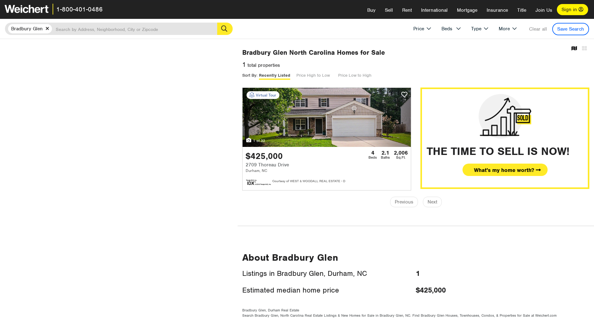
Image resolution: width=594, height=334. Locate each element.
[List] (584, 49)
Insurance (497, 10)
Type (476, 29)
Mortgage (467, 10)
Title (521, 10)
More (504, 29)
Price (418, 29)
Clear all (538, 29)
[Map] (574, 49)
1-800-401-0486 (79, 9)
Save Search (570, 29)
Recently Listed (274, 75)
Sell (389, 10)
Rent (407, 10)
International (434, 10)
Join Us (544, 10)
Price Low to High (355, 75)
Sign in (570, 9)
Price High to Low (313, 75)
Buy (371, 10)
